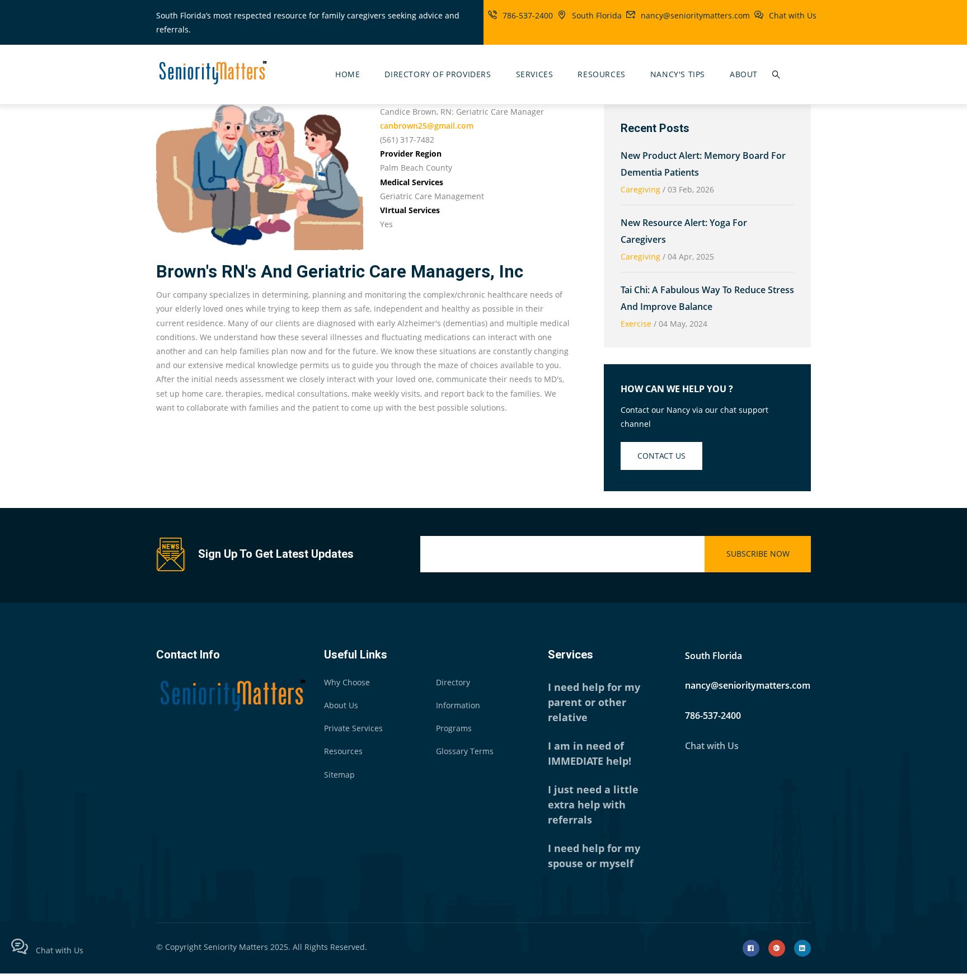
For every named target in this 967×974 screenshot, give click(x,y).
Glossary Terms (465, 751)
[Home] (212, 71)
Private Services (353, 728)
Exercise (636, 323)
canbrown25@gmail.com (426, 125)
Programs (454, 728)
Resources (601, 74)
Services (534, 74)
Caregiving (640, 189)
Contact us (661, 455)
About (744, 74)
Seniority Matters (236, 947)
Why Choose (347, 682)
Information (458, 705)
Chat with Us (792, 15)
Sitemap (339, 774)
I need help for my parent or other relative (594, 702)
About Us (341, 705)
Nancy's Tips (677, 74)
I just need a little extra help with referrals (593, 804)
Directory (453, 682)
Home (347, 74)
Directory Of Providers (437, 74)
